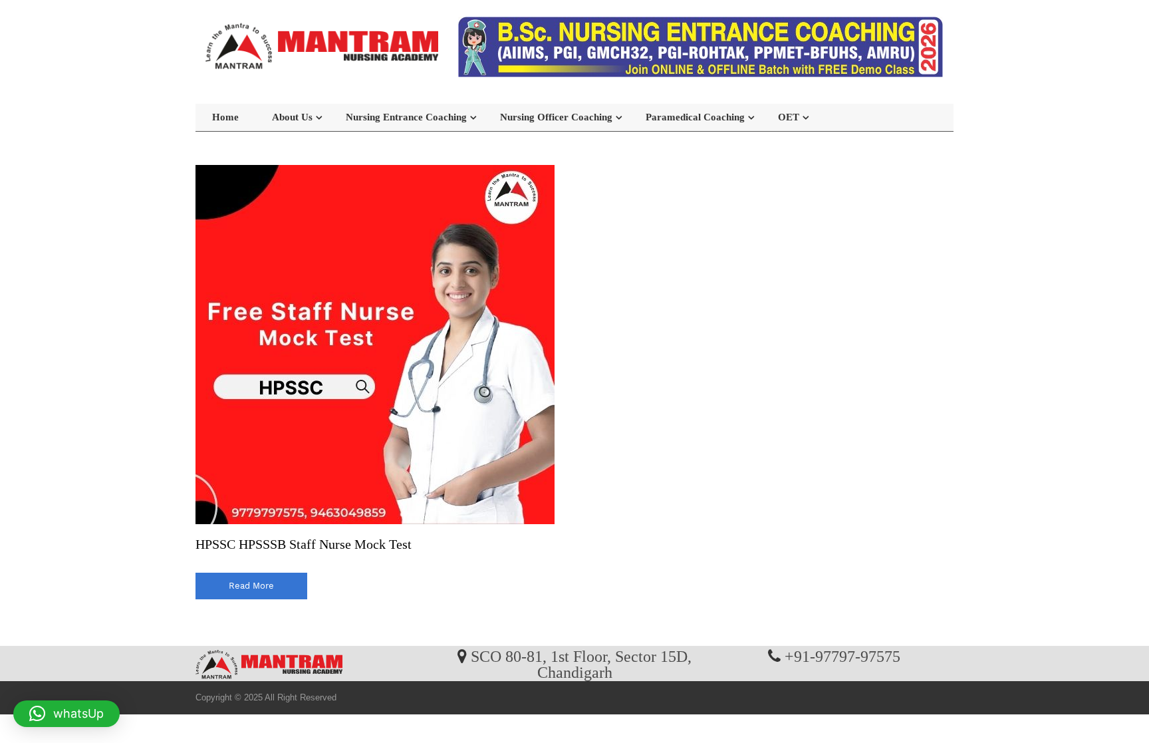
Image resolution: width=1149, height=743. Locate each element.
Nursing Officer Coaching (556, 117)
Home (225, 117)
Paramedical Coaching (695, 117)
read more (251, 586)
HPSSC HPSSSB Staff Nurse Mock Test (303, 544)
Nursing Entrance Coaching (406, 117)
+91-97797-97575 (842, 656)
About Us (292, 117)
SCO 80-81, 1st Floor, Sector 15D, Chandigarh (581, 664)
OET (788, 117)
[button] (66, 713)
